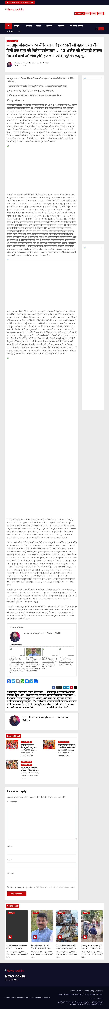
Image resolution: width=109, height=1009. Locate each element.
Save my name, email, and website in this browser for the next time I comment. (42, 887)
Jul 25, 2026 (25, 773)
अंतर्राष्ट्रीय (49, 26)
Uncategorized (26, 761)
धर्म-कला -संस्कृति (76, 26)
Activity (86, 991)
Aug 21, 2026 (14, 952)
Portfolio (92, 998)
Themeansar (45, 998)
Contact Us (99, 991)
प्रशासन (87, 13)
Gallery (86, 995)
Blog (92, 991)
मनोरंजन (10, 31)
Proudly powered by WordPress (16, 998)
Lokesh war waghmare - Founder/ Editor (32, 63)
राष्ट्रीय (39, 26)
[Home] (8, 26)
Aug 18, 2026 (88, 952)
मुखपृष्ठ (17, 26)
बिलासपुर (93, 13)
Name (9, 846)
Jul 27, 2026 (25, 750)
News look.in (15, 14)
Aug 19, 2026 (63, 952)
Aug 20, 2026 (39, 952)
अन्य (19, 31)
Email (9, 860)
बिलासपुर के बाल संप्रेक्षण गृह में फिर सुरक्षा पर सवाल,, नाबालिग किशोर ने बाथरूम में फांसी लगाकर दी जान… (66, 662)
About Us (79, 991)
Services (100, 998)
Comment (12, 802)
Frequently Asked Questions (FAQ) (70, 995)
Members (99, 995)
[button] (97, 28)
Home (72, 991)
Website (10, 873)
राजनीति (61, 26)
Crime (100, 13)
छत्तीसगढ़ (29, 26)
